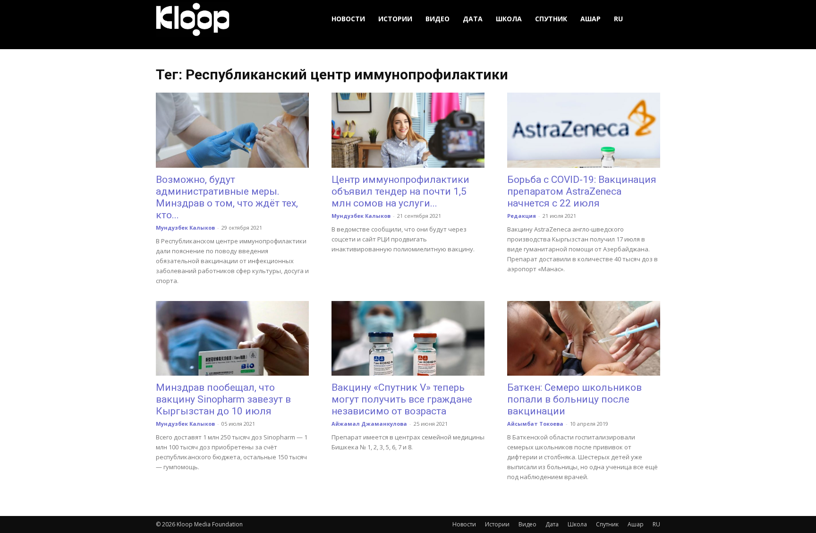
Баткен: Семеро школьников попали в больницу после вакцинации (574, 399)
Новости (348, 18)
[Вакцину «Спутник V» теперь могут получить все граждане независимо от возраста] (408, 338)
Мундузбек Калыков (185, 227)
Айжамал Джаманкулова (369, 423)
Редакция (521, 215)
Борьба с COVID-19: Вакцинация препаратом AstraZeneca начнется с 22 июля (581, 191)
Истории (395, 18)
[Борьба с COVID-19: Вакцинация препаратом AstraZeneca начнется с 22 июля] (583, 130)
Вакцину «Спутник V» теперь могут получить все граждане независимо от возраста (402, 399)
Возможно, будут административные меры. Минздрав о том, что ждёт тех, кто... (227, 197)
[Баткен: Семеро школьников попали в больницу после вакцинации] (583, 338)
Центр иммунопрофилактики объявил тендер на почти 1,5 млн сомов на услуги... (400, 191)
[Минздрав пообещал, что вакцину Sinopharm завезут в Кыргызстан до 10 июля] (232, 338)
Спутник (551, 18)
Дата (473, 18)
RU (618, 18)
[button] (649, 19)
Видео (437, 18)
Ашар (590, 18)
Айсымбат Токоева (535, 423)
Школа (509, 18)
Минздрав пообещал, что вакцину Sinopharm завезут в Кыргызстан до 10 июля (223, 399)
